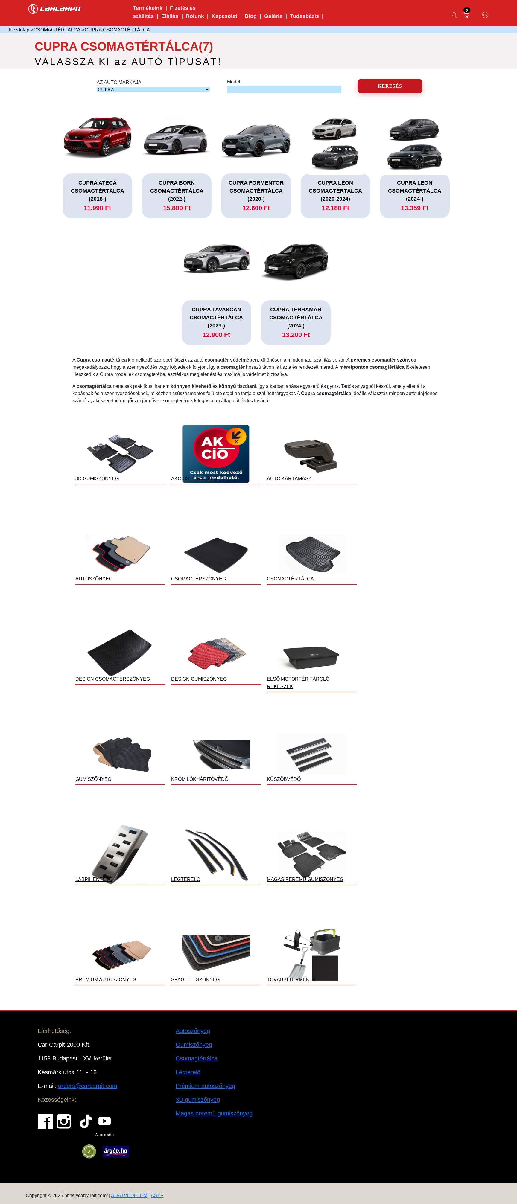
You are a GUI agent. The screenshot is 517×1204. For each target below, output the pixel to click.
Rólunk (195, 16)
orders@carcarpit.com (87, 1086)
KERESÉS (390, 86)
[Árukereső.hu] (89, 1151)
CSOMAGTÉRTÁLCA (57, 29)
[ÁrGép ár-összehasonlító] (116, 1152)
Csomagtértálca (197, 1058)
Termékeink (147, 8)
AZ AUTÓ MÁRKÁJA (119, 82)
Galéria (273, 16)
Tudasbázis (304, 16)
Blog (251, 16)
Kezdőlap (19, 29)
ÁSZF (157, 1195)
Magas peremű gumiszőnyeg (214, 1113)
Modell (234, 81)
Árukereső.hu (105, 1134)
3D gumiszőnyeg (198, 1099)
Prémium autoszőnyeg (205, 1086)
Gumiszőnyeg (194, 1044)
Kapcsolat (224, 16)
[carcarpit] (56, 8)
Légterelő (188, 1072)
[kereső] (454, 15)
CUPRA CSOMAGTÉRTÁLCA (117, 29)
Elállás (169, 16)
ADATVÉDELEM (129, 1195)
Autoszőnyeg (193, 1031)
